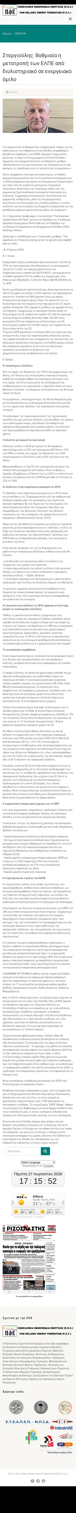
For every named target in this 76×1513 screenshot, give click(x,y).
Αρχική (7, 33)
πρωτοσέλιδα (23, 1296)
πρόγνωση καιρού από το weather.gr (29, 1217)
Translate (48, 1165)
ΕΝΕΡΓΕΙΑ (20, 33)
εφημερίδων (38, 1296)
